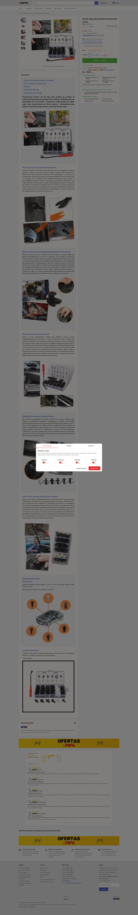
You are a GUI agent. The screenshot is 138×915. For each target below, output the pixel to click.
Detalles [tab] (69, 445)
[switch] (44, 462)
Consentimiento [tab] (47, 445)
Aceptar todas (94, 468)
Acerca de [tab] (91, 445)
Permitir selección (81, 468)
